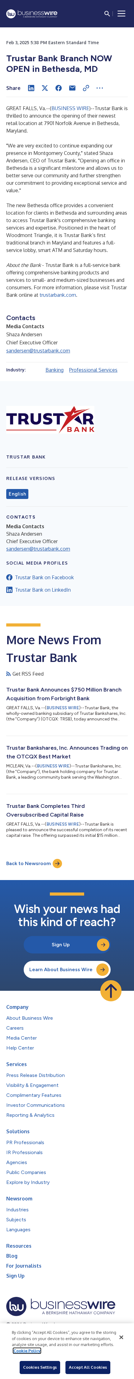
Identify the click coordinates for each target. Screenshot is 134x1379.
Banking (54, 370)
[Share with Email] (72, 88)
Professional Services (93, 370)
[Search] (107, 13)
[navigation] (121, 13)
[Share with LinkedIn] (31, 88)
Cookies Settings (40, 1367)
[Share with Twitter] (45, 88)
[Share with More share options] (100, 88)
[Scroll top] (111, 990)
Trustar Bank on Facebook (44, 577)
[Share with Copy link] (86, 88)
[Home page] (31, 13)
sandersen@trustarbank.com (38, 350)
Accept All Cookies (88, 1367)
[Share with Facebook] (59, 88)
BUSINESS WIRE (70, 108)
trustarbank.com (58, 295)
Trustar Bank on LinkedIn (43, 590)
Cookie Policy (27, 1350)
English (17, 494)
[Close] (121, 1337)
